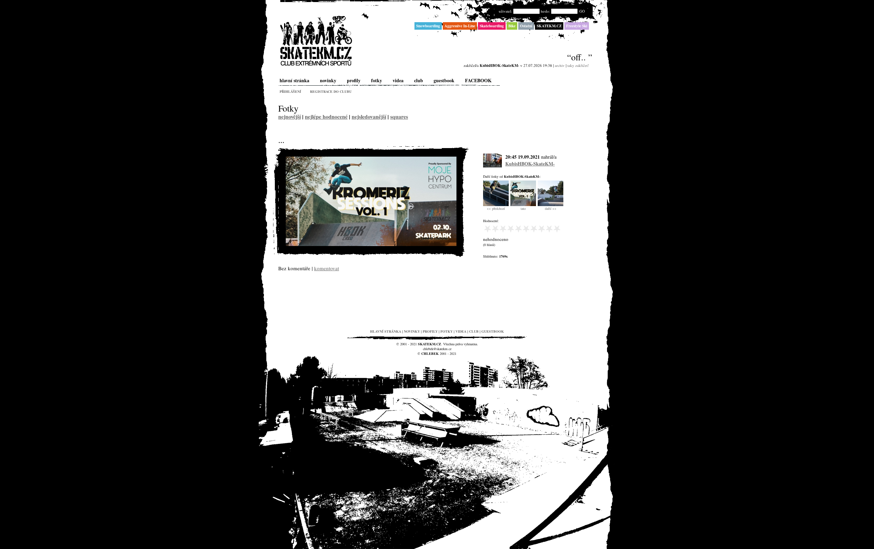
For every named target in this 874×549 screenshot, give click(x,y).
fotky (376, 80)
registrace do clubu (331, 91)
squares (399, 116)
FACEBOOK (478, 80)
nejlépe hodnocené (326, 116)
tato (523, 208)
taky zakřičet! (578, 65)
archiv (560, 65)
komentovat (326, 268)
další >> (550, 208)
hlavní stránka (294, 80)
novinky (328, 80)
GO (582, 11)
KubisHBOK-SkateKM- (530, 163)
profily (354, 80)
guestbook (444, 80)
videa (398, 80)
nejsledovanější (369, 116)
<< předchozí (496, 208)
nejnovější (289, 116)
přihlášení (290, 91)
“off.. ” (579, 57)
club (418, 80)
